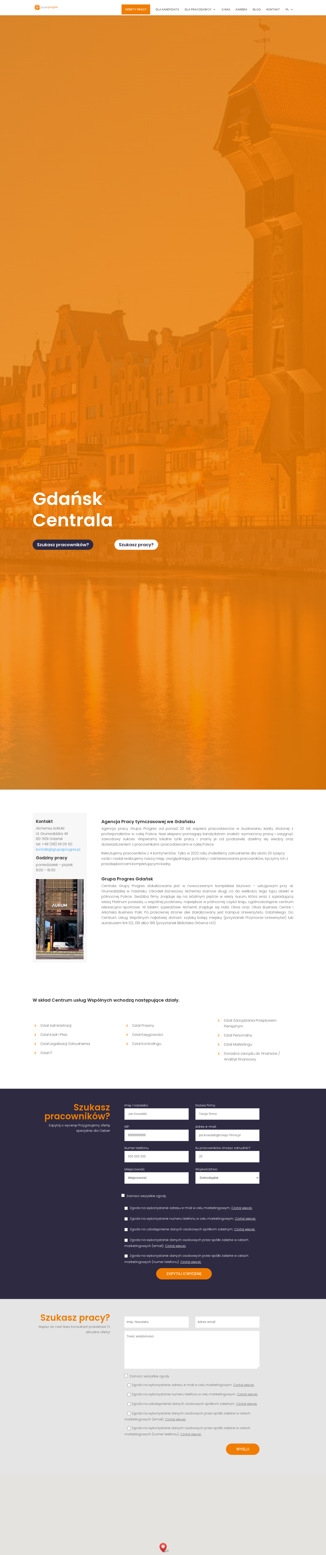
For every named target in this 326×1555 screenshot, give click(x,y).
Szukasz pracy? (136, 545)
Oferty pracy (136, 9)
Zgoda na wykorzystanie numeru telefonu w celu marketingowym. (190, 1218)
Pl (287, 9)
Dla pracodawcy (198, 9)
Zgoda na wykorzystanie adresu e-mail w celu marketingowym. (188, 1208)
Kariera (241, 9)
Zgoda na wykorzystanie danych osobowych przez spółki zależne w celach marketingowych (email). (192, 1416)
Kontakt (273, 9)
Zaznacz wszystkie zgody (146, 1196)
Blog (257, 9)
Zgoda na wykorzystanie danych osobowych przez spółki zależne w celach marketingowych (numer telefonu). (190, 1431)
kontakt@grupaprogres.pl (58, 849)
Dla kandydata (167, 9)
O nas (226, 9)
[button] (164, 1547)
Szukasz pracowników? (63, 545)
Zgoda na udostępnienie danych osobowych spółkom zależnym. (189, 1229)
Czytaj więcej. (241, 1208)
